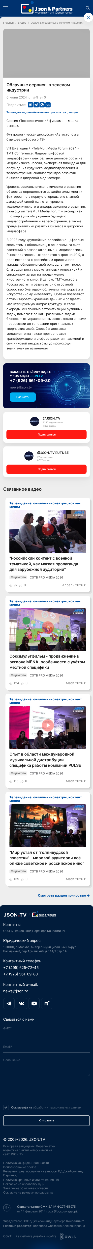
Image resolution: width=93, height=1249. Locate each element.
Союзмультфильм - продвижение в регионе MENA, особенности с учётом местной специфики (47, 662)
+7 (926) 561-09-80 (30, 380)
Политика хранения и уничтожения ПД (31, 1180)
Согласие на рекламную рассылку (28, 1192)
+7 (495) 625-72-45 (21, 967)
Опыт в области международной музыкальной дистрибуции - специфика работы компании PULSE (45, 760)
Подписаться (47, 434)
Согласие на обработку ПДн (23, 1184)
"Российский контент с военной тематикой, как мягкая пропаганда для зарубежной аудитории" (43, 564)
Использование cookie (19, 1167)
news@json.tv (21, 387)
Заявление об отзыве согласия (26, 1188)
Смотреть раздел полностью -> (64, 895)
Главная (8, 22)
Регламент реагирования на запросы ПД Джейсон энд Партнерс (43, 1173)
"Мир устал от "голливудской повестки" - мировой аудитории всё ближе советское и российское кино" (46, 858)
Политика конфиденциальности (26, 1163)
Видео (22, 22)
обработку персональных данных (57, 1107)
